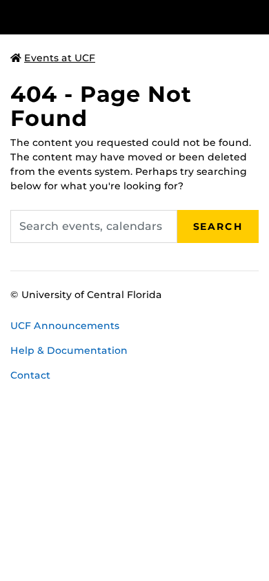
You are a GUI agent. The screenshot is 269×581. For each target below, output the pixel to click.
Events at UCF (59, 58)
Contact (30, 375)
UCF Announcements (64, 325)
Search (218, 226)
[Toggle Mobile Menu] (255, 16)
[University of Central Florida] (105, 17)
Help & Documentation (69, 350)
